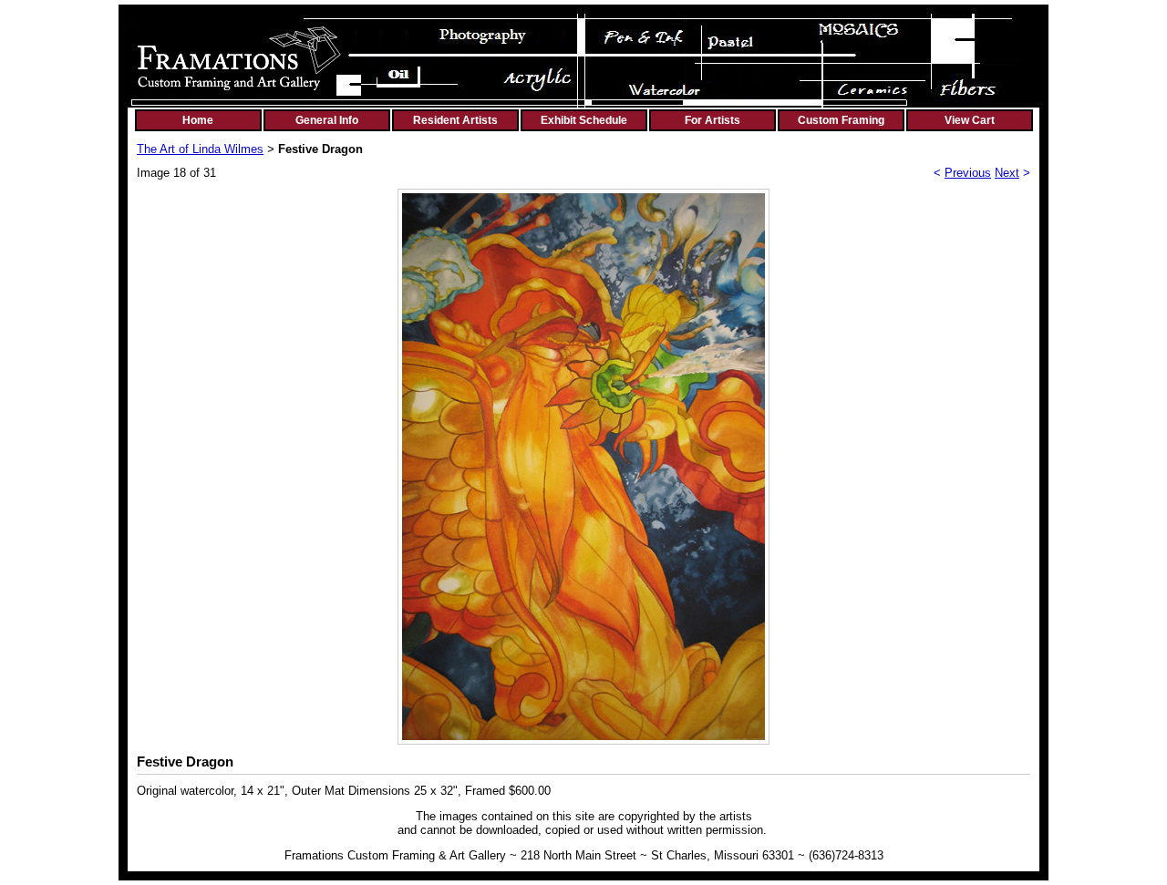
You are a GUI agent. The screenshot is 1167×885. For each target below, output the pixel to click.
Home (197, 120)
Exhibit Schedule (584, 120)
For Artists (712, 120)
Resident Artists (455, 120)
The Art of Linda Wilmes (200, 149)
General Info (326, 120)
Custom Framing (841, 120)
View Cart (970, 120)
